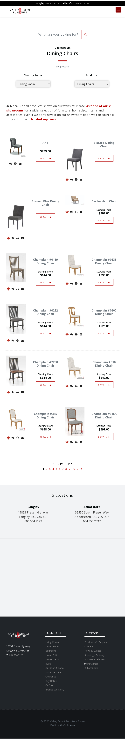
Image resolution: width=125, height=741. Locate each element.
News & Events (92, 650)
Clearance (50, 676)
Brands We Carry (54, 689)
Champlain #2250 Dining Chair (45, 364)
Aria (45, 143)
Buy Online (51, 680)
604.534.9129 (52, 3)
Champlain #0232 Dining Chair (45, 312)
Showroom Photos (94, 659)
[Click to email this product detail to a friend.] (20, 163)
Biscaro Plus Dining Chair (45, 203)
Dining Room (52, 646)
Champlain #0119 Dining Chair (45, 261)
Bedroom (50, 650)
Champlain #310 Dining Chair (104, 364)
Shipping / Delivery (94, 655)
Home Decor (52, 659)
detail (44, 158)
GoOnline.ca (67, 725)
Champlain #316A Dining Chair (104, 415)
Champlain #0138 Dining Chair (104, 261)
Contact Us (90, 646)
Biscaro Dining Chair (104, 144)
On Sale (49, 685)
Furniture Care (53, 672)
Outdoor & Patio (54, 668)
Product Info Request (96, 642)
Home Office (52, 655)
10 (73, 469)
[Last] (82, 469)
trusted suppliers (43, 119)
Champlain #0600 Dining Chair (104, 312)
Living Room (52, 642)
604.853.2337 (82, 3)
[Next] (77, 469)
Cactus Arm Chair (104, 201)
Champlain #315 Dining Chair (45, 415)
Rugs (48, 663)
